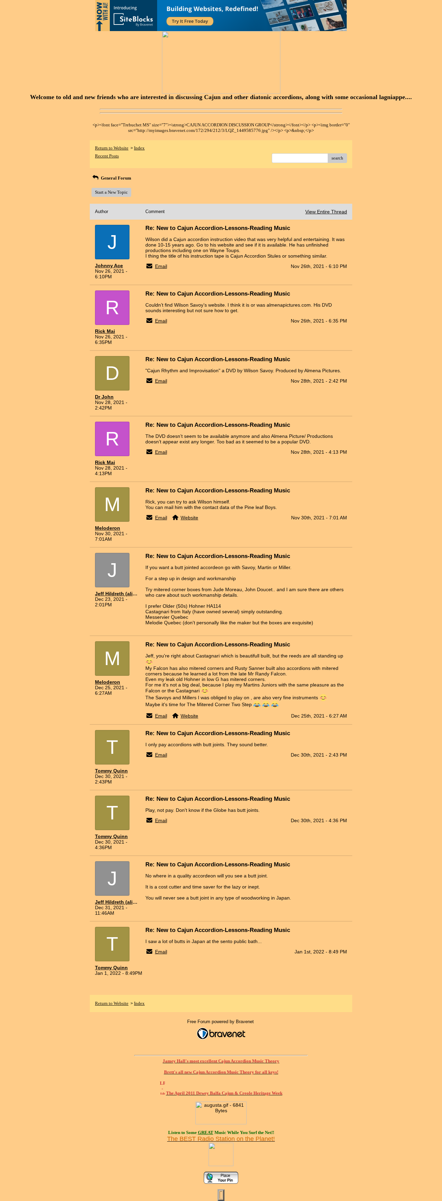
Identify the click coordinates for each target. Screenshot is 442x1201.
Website (189, 517)
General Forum (115, 178)
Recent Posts (107, 155)
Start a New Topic (111, 192)
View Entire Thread (326, 211)
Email (161, 266)
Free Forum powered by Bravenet (221, 1021)
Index (139, 148)
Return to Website (111, 148)
